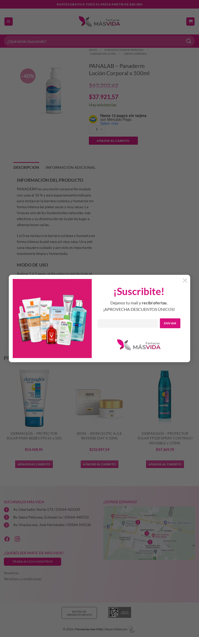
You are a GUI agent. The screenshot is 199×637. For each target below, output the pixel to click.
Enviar (170, 323)
